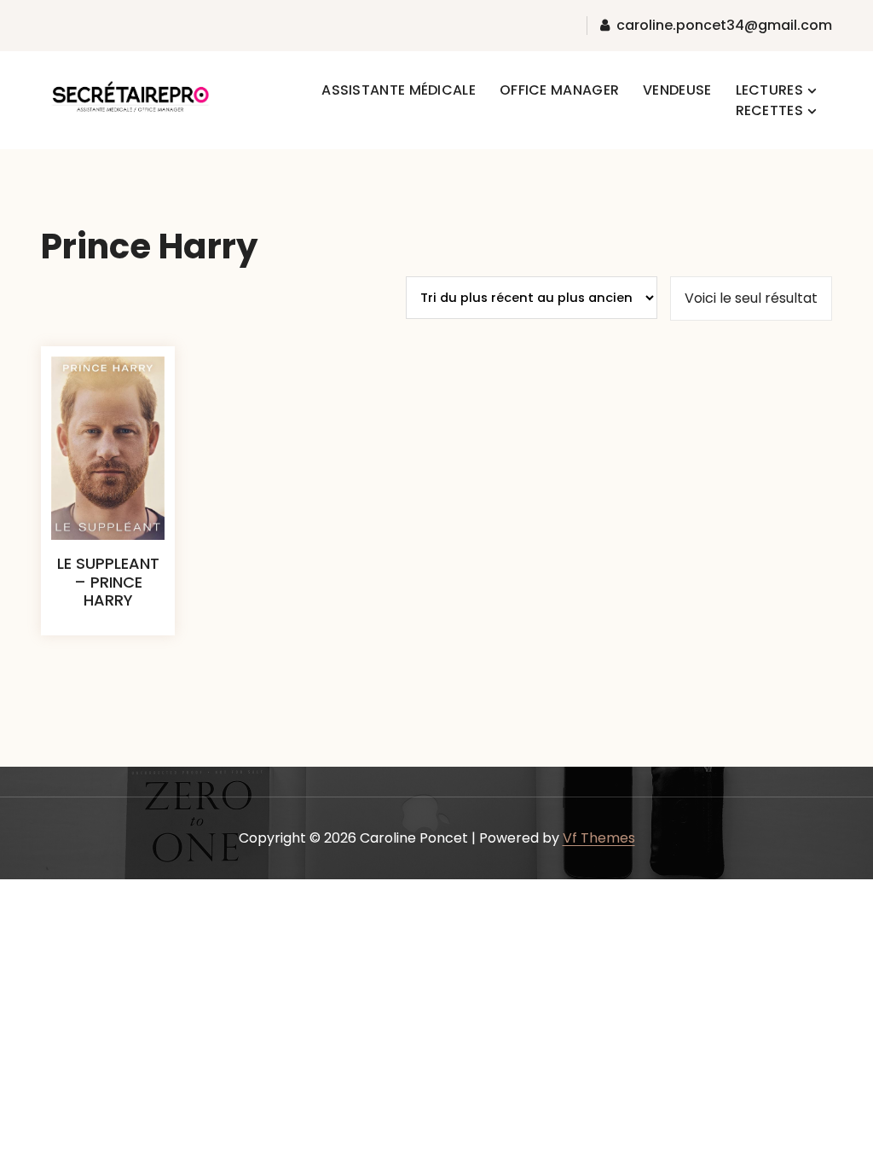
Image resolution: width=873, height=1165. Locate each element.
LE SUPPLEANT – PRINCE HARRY (108, 582)
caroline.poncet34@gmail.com (724, 25)
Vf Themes (599, 838)
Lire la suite (108, 639)
